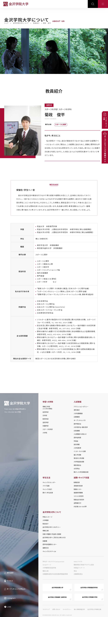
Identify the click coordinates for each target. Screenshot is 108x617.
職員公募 (46, 571)
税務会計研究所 (79, 500)
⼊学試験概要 (78, 413)
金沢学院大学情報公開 (94, 609)
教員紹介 (36, 23)
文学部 (45, 415)
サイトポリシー (67, 609)
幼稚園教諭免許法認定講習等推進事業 (55, 574)
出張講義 (77, 431)
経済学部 (46, 412)
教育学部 (46, 419)
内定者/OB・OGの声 (80, 506)
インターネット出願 (80, 451)
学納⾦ (76, 441)
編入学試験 (77, 455)
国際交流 (46, 548)
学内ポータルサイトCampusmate (53, 561)
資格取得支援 (78, 486)
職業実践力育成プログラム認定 (84, 565)
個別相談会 (77, 465)
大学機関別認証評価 (49, 568)
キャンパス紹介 (47, 489)
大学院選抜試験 (79, 462)
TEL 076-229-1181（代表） (12, 412)
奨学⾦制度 (77, 437)
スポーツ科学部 (48, 429)
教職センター (78, 489)
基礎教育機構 (78, 493)
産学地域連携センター (50, 544)
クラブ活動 (46, 486)
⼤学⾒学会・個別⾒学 (81, 427)
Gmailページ (47, 565)
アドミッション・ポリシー (81, 406)
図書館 (45, 541)
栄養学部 (46, 426)
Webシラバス (78, 561)
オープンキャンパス (80, 420)
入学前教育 (77, 448)
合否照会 (77, 468)
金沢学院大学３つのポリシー (52, 527)
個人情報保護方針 (79, 609)
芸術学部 (46, 422)
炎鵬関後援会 (78, 574)
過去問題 (77, 444)
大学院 (45, 433)
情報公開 (46, 531)
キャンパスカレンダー (49, 482)
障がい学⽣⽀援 (48, 493)
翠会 (75, 571)
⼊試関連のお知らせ (80, 434)
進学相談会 (77, 424)
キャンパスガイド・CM (49, 551)
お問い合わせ (56, 609)
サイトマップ (46, 609)
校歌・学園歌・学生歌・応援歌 (52, 534)
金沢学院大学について (21, 23)
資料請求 (77, 410)
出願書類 (77, 417)
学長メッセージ (47, 517)
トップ (6, 23)
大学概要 (46, 520)
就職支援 (77, 482)
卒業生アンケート (79, 568)
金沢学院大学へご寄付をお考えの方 (54, 537)
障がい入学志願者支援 (81, 472)
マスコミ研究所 (79, 496)
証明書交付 (77, 503)
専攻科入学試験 (79, 458)
